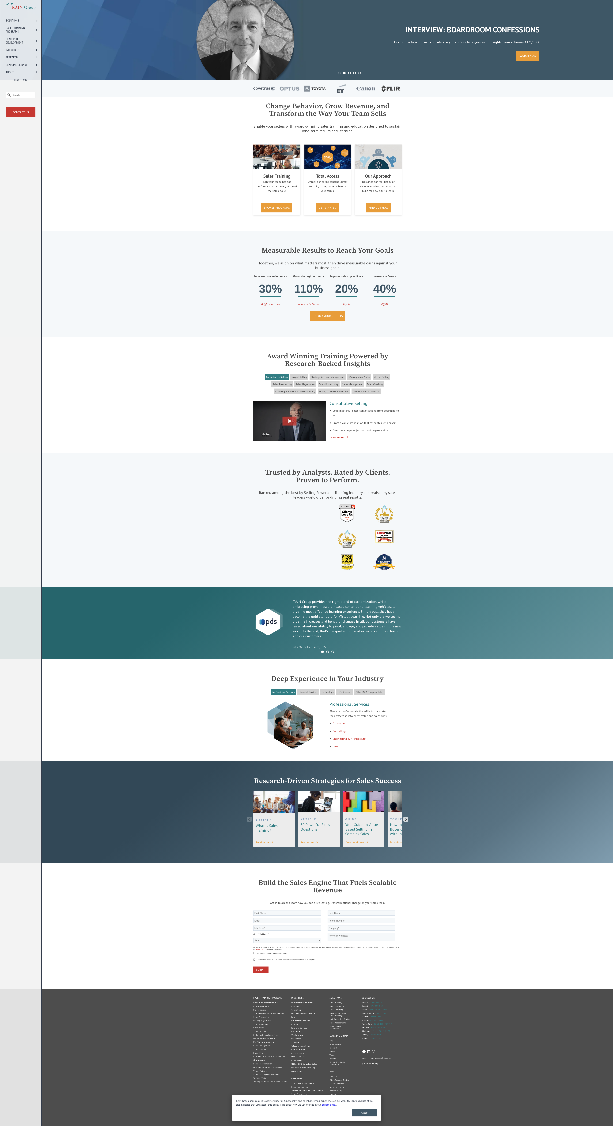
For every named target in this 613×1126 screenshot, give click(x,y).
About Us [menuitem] (333, 1076)
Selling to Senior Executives (334, 391)
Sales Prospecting (282, 384)
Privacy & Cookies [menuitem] (375, 1058)
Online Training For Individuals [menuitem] (337, 1063)
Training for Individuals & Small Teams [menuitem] (270, 1081)
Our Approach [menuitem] (260, 1060)
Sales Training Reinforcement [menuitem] (266, 1074)
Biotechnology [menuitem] (297, 1053)
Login (24, 80)
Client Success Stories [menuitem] (339, 1080)
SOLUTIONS (12, 20)
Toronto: (365, 1038)
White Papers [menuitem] (335, 1044)
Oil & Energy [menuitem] (296, 1071)
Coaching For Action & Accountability (295, 391)
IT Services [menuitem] (296, 1038)
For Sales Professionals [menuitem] (265, 1002)
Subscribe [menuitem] (387, 1058)
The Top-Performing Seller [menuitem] (302, 1083)
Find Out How (378, 207)
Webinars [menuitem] (333, 1058)
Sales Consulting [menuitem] (336, 1006)
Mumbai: (365, 1020)
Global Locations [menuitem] (336, 1083)
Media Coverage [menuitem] (336, 1090)
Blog (16, 80)
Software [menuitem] (295, 1042)
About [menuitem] (333, 1071)
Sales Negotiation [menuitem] (261, 1024)
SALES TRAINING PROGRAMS (15, 29)
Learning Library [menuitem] (338, 1035)
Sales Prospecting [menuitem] (261, 1017)
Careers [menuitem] (332, 1094)
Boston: (365, 1002)
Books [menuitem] (332, 1051)
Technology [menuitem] (297, 1035)
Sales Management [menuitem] (261, 1046)
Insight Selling (299, 377)
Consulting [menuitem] (296, 1010)
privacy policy (329, 1104)
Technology (327, 692)
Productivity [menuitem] (258, 1027)
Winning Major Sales (359, 377)
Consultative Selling (277, 377)
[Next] (405, 819)
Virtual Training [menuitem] (260, 1071)
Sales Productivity (328, 384)
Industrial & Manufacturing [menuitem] (303, 1067)
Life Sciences (345, 692)
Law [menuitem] (293, 1017)
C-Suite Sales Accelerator (366, 391)
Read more (264, 842)
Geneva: (365, 1009)
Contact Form (381, 1013)
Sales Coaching (375, 384)
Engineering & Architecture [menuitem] (303, 1013)
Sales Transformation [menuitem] (262, 1064)
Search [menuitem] (364, 1058)
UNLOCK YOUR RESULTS (328, 316)
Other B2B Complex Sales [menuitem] (304, 1064)
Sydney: (365, 1034)
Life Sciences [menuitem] (298, 1049)
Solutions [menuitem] (335, 997)
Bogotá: (365, 1006)
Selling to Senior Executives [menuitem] (265, 1035)
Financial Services (308, 692)
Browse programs (277, 207)
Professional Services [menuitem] (302, 1002)
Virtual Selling (381, 377)
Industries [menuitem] (297, 997)
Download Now (146, 56)
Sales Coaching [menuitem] (260, 1049)
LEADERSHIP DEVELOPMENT (14, 40)
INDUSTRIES (12, 50)
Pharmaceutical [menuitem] (298, 1060)
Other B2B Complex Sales (369, 692)
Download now (356, 842)
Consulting (339, 731)
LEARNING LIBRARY (16, 65)
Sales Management (352, 384)
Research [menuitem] (296, 1078)
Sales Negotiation (305, 384)
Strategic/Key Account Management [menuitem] (268, 1013)
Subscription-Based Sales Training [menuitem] (337, 1014)
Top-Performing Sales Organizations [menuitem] (307, 1090)
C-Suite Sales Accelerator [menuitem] (264, 1038)
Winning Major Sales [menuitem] (262, 1020)
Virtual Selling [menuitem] (259, 1031)
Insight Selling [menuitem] (259, 1010)
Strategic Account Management (328, 377)
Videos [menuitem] (332, 1055)
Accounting (339, 723)
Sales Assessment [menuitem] (337, 1023)
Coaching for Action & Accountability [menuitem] (269, 1056)
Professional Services (283, 692)
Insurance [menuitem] (295, 1031)
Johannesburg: (368, 1013)
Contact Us (21, 112)
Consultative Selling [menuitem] (262, 1006)
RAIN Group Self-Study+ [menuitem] (339, 1019)
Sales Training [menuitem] (335, 1002)
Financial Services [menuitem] (300, 1020)
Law (335, 746)
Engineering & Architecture (349, 739)
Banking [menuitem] (294, 1024)
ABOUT (10, 72)
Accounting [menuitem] (296, 1006)
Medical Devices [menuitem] (298, 1057)
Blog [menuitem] (331, 1040)
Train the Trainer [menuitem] (260, 1078)
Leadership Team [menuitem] (336, 1087)
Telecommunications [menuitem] (300, 1046)
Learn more (338, 437)
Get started (327, 207)
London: (365, 1016)
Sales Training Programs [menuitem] (267, 997)
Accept (364, 1112)
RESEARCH (12, 57)
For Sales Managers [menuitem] (263, 1042)
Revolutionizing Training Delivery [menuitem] (267, 1067)
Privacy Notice (261, 949)
